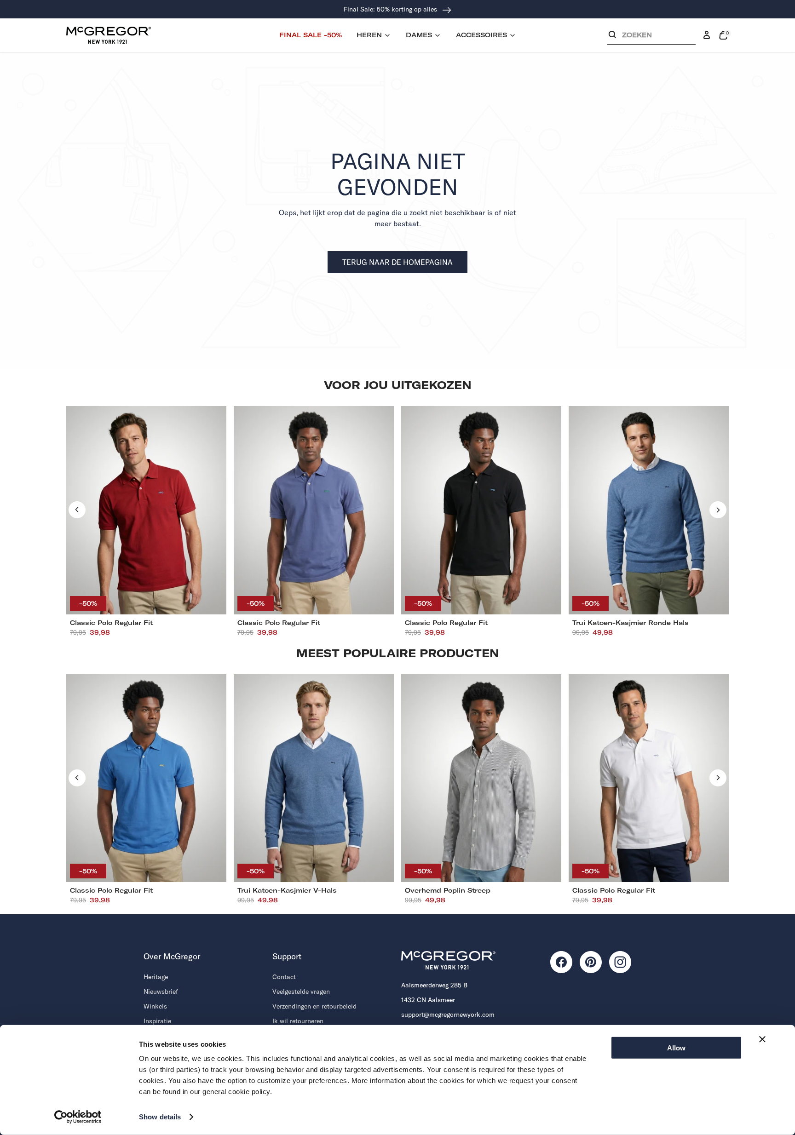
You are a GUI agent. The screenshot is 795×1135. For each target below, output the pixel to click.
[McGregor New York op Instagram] (620, 962)
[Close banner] (762, 1039)
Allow (676, 1048)
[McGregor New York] (108, 35)
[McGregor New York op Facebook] (561, 962)
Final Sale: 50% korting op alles (391, 9)
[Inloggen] (706, 35)
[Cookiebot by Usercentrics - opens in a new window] (78, 1117)
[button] (651, 37)
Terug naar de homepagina (397, 262)
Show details (160, 1117)
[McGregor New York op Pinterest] (591, 962)
